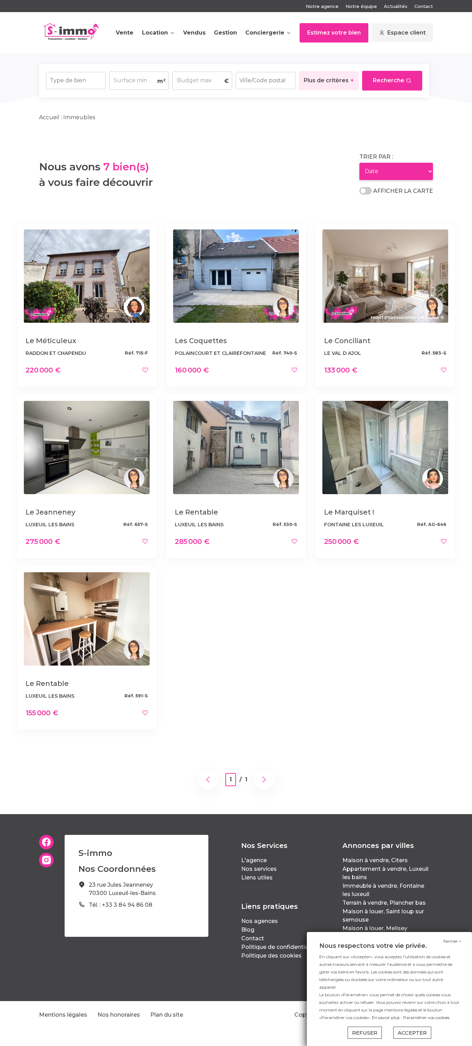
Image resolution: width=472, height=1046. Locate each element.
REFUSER (364, 1032)
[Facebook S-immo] (46, 842)
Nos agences (259, 921)
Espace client (406, 32)
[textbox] (76, 78)
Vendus (194, 32)
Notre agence (322, 6)
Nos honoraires (118, 1014)
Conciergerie (264, 32)
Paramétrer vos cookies (426, 1017)
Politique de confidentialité (279, 947)
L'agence (254, 860)
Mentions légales (63, 1014)
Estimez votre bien (334, 32)
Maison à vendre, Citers (375, 860)
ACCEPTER (412, 1032)
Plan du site (166, 1014)
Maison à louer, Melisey (374, 928)
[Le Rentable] (236, 447)
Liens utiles (257, 877)
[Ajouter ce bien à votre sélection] (145, 370)
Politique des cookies (271, 955)
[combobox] (76, 80)
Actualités (395, 6)
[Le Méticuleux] (87, 275)
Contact (423, 6)
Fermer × (452, 941)
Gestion (225, 32)
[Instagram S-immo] (46, 860)
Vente (124, 32)
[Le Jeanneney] (87, 447)
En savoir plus (386, 1017)
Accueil (49, 117)
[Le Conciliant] (385, 275)
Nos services (259, 869)
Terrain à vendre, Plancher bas (384, 902)
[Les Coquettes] (236, 275)
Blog (247, 929)
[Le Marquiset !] (385, 447)
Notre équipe (361, 6)
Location (155, 32)
